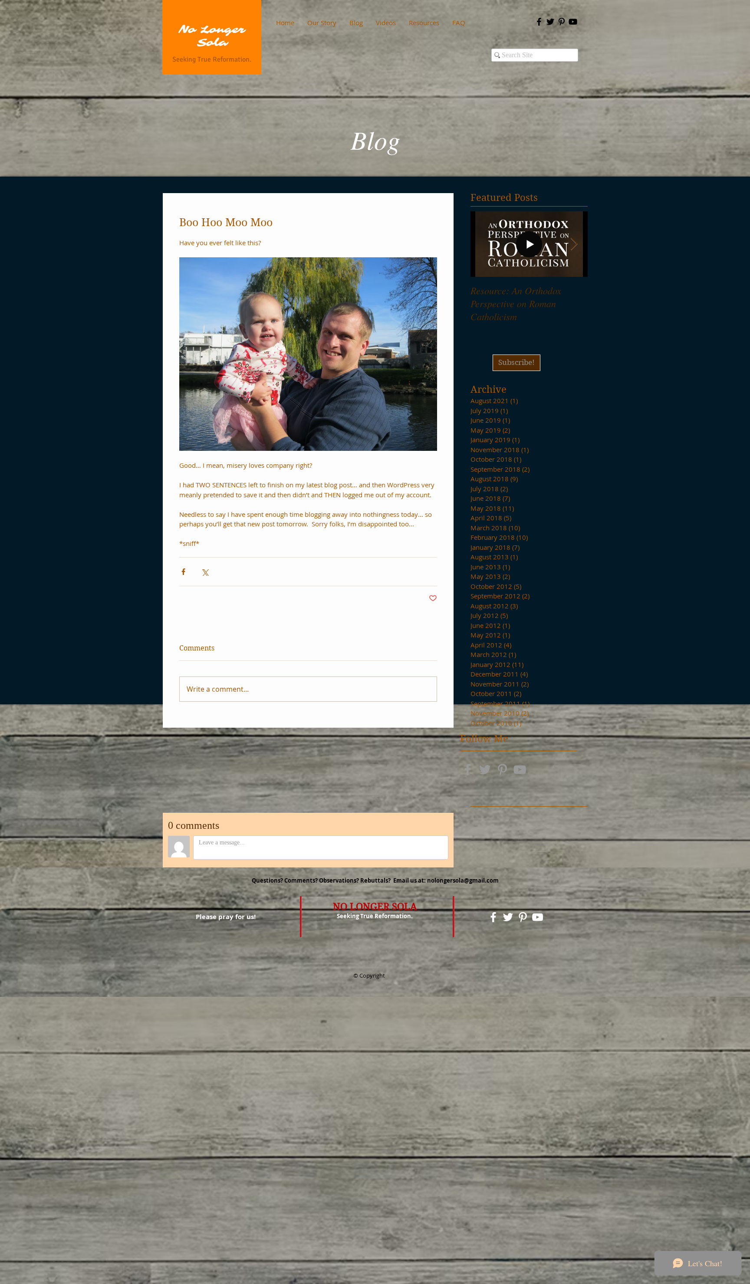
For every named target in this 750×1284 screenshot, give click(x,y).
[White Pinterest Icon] (523, 917)
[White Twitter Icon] (508, 917)
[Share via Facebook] (183, 572)
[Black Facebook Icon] (539, 21)
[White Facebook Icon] (493, 917)
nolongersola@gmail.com (463, 880)
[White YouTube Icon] (537, 917)
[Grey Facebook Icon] (467, 769)
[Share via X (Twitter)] (205, 572)
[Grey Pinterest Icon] (502, 769)
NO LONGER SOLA (375, 906)
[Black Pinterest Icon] (561, 21)
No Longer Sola (211, 36)
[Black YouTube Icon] (573, 21)
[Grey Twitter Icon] (485, 769)
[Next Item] (574, 244)
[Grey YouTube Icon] (519, 769)
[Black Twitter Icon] (550, 21)
